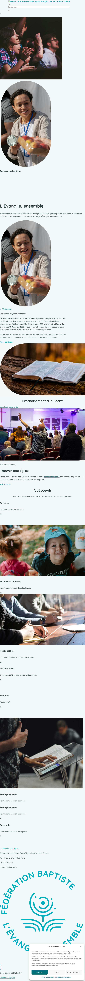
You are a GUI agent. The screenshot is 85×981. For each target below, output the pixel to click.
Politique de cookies (48, 977)
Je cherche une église (9, 848)
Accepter (39, 972)
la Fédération (5, 309)
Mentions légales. (7, 977)
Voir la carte (5, 484)
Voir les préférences (74, 972)
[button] (81, 946)
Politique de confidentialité (63, 977)
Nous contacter (6, 342)
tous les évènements (9, 407)
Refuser (56, 972)
